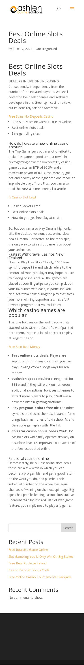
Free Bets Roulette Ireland (28, 563)
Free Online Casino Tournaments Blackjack (40, 577)
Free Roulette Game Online (28, 549)
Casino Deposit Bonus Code (29, 570)
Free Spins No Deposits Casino (31, 116)
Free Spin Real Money (24, 346)
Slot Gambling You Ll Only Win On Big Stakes (41, 556)
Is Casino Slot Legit (22, 197)
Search (68, 528)
